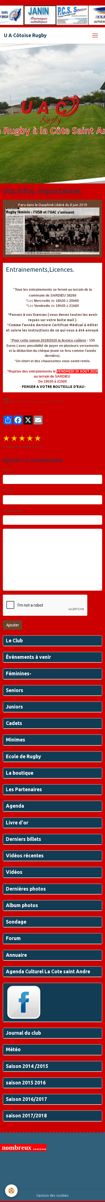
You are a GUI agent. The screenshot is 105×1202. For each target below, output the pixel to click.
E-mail (8, 490)
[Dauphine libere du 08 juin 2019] (52, 231)
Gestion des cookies (52, 1195)
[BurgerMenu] (95, 35)
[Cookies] (11, 1190)
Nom (7, 470)
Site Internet (13, 510)
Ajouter (12, 625)
